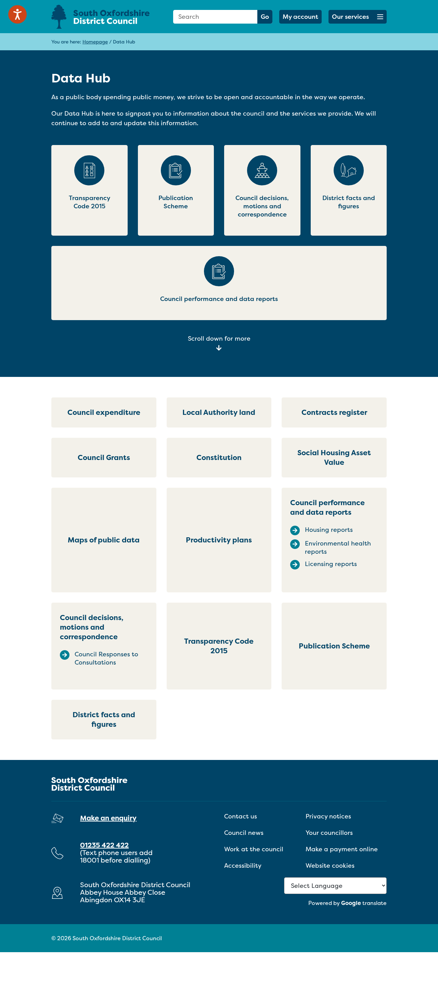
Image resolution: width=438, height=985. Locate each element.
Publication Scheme (334, 646)
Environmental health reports (338, 547)
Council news (243, 832)
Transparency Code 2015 (219, 646)
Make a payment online (342, 849)
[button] (357, 17)
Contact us (240, 816)
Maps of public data (104, 540)
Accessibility (242, 865)
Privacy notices (328, 816)
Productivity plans (219, 540)
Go (265, 16)
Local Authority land (218, 412)
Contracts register (334, 412)
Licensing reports (331, 564)
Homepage (95, 41)
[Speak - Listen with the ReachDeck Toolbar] (17, 14)
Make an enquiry (108, 818)
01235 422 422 (104, 845)
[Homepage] (103, 16)
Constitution (219, 457)
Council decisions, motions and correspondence (92, 627)
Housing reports (329, 530)
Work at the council (253, 849)
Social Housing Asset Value (334, 457)
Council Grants (104, 457)
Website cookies (330, 865)
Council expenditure (103, 412)
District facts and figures (104, 719)
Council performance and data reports (327, 507)
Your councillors (329, 832)
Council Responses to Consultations (106, 658)
